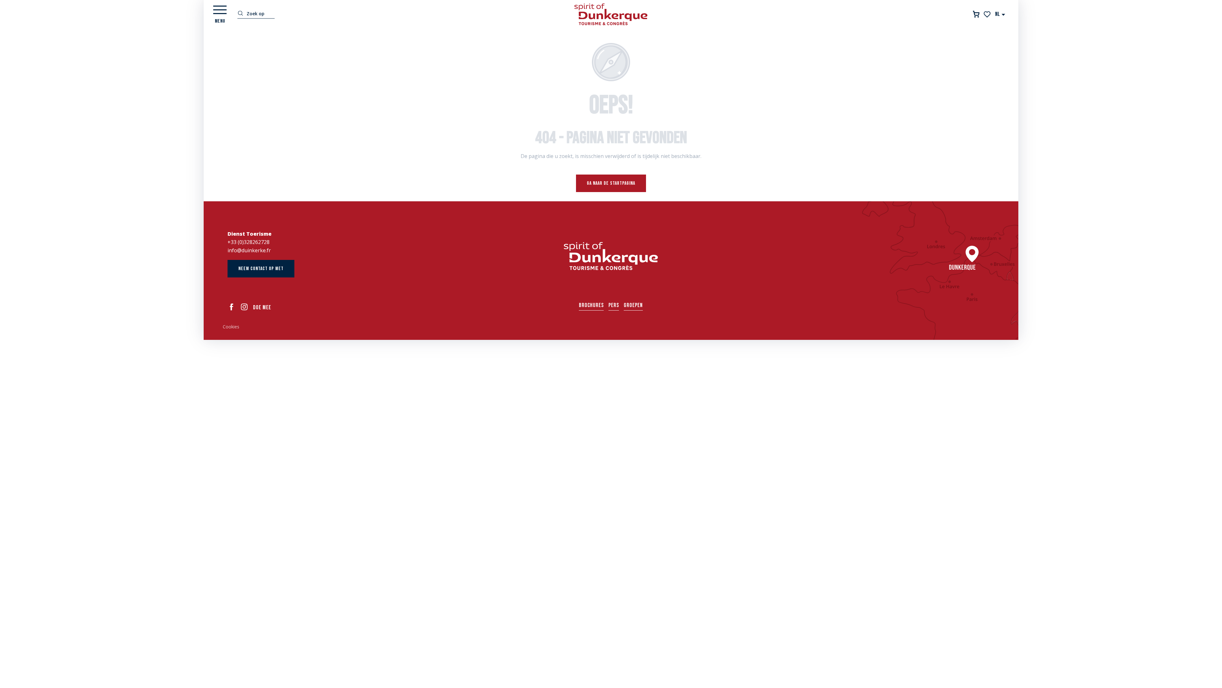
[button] (1000, 14)
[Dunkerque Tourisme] (611, 14)
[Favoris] (987, 14)
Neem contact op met (261, 269)
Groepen (633, 305)
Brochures (591, 305)
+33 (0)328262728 (249, 242)
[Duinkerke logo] (611, 256)
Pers (613, 305)
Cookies (231, 327)
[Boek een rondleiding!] (976, 14)
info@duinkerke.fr (249, 250)
